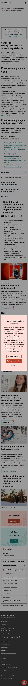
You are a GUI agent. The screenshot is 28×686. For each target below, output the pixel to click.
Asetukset (12, 365)
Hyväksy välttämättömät (14, 356)
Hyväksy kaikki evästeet (14, 361)
